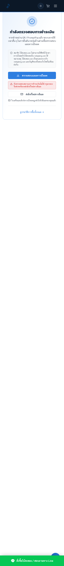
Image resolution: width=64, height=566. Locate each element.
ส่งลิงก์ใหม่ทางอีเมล (34, 94)
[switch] (41, 6)
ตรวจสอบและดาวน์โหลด (34, 75)
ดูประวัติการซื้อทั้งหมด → (32, 111)
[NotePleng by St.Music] (8, 6)
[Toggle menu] (55, 6)
